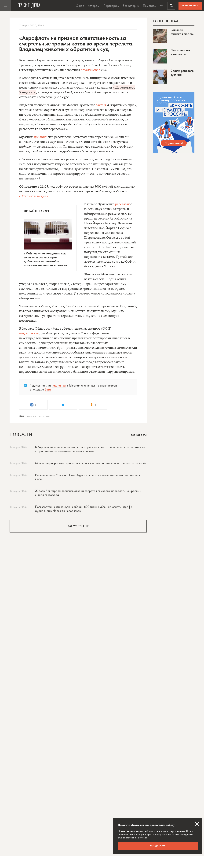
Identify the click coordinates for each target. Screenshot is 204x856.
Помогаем (149, 6)
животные (44, 416)
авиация (31, 416)
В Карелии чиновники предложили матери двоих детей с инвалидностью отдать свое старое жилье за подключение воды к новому (90, 449)
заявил (101, 105)
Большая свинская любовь (182, 32)
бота (48, 389)
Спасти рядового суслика (182, 73)
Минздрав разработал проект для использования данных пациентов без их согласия (90, 463)
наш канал (59, 385)
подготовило (29, 333)
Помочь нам (190, 5)
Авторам (93, 6)
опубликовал (90, 70)
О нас (80, 6)
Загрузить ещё (78, 526)
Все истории (131, 6)
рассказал (122, 204)
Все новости (139, 435)
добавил (40, 137)
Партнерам (111, 6)
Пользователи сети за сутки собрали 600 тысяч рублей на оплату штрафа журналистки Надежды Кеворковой (83, 509)
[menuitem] (5, 5)
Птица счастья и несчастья (180, 52)
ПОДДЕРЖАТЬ (158, 845)
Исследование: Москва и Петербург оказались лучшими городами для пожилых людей (87, 477)
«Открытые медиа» (33, 196)
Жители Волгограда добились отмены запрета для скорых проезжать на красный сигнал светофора (88, 493)
